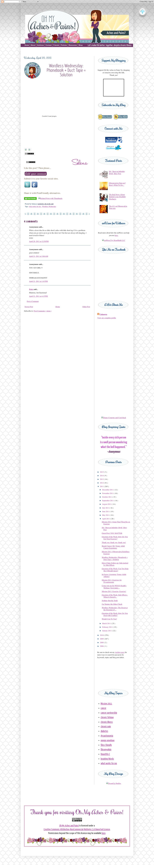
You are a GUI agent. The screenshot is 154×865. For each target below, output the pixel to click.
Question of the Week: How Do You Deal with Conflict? (115, 614)
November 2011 (108, 493)
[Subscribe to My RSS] (120, 119)
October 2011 (107, 497)
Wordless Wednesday (49, 206)
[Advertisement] (77, 51)
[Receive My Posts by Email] (105, 119)
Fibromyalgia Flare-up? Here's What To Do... (117, 184)
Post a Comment (33, 301)
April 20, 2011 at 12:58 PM (39, 241)
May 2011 (106, 515)
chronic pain (106, 726)
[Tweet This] (27, 188)
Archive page (119, 652)
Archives (40, 45)
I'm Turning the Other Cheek (112, 604)
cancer (103, 708)
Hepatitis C (105, 754)
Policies (64, 45)
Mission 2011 (106, 703)
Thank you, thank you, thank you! (114, 542)
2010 (102, 635)
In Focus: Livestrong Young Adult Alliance (114, 575)
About (33, 45)
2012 (102, 483)
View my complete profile (106, 318)
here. (116, 235)
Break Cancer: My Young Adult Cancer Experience (113, 547)
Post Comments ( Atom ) (42, 311)
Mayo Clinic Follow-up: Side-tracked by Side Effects (115, 564)
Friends (56, 45)
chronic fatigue (107, 717)
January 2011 (107, 630)
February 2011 (107, 627)
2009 (102, 639)
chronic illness (107, 722)
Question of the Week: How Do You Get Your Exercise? (115, 537)
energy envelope (107, 740)
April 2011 (106, 518)
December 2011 (108, 489)
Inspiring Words (107, 759)
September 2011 (108, 500)
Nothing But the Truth (110, 600)
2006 (102, 646)
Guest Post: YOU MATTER (112, 533)
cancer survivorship (109, 713)
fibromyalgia (106, 749)
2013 (102, 479)
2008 (102, 642)
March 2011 (106, 623)
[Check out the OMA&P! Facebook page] (113, 142)
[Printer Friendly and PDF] (30, 199)
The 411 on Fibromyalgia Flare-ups (118, 207)
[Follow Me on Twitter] (113, 151)
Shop (81, 45)
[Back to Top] (142, 12)
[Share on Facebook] (34, 188)
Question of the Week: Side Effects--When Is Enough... (115, 596)
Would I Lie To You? (109, 619)
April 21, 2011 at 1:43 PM (38, 281)
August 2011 (107, 504)
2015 (102, 472)
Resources (73, 45)
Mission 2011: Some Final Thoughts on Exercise (116, 523)
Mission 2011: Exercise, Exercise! (114, 591)
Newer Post (29, 306)
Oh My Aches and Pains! (69, 825)
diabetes (104, 731)
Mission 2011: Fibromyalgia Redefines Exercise (115, 552)
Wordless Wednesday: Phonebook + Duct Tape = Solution (115, 558)
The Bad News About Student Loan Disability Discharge (117, 196)
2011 (102, 486)
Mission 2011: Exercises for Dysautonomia (112, 581)
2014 (102, 475)
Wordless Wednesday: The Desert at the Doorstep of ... (115, 608)
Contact (49, 45)
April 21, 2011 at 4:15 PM (38, 296)
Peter (31, 289)
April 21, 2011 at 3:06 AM (38, 256)
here (103, 833)
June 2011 (106, 511)
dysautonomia (107, 736)
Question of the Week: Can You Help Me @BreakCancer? (115, 569)
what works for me (35, 206)
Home (27, 45)
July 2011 (106, 508)
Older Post (86, 306)
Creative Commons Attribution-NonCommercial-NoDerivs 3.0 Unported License (77, 829)
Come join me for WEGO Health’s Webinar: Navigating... (114, 586)
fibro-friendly (106, 745)
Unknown (103, 314)
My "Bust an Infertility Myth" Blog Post (117, 172)
